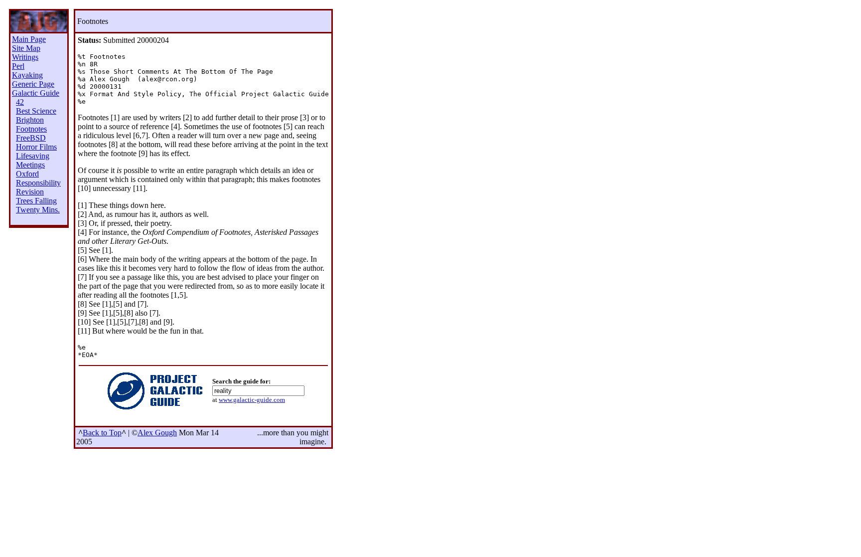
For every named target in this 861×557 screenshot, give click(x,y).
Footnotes (31, 129)
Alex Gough (157, 432)
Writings (25, 57)
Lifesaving (32, 156)
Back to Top (102, 432)
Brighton (30, 120)
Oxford (27, 174)
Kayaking (27, 75)
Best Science (36, 111)
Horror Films (36, 147)
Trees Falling (36, 200)
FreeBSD (31, 138)
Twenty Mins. (38, 209)
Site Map (26, 48)
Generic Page (33, 84)
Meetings (30, 165)
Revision (30, 191)
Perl (18, 66)
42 (20, 102)
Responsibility (38, 183)
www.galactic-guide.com (252, 399)
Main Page (29, 39)
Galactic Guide (35, 93)
